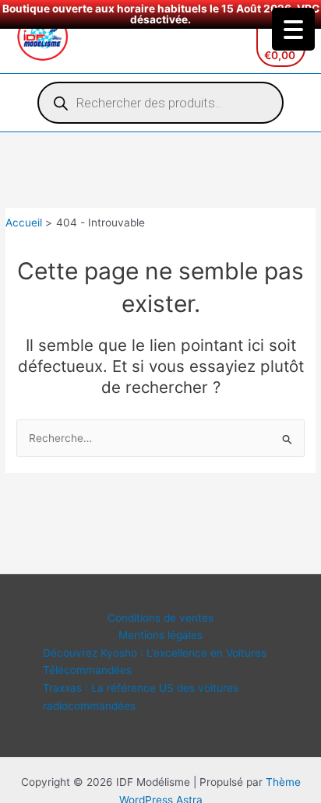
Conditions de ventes (160, 618)
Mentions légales (160, 635)
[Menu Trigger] (293, 29)
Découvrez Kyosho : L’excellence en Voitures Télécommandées (154, 662)
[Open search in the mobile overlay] (160, 102)
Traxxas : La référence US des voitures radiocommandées (140, 697)
